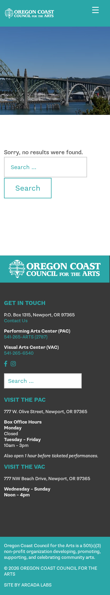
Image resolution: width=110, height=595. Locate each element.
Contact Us (16, 321)
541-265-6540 (19, 353)
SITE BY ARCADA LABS (28, 585)
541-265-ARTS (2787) (26, 337)
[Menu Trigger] (98, 14)
